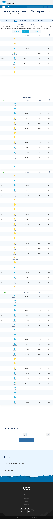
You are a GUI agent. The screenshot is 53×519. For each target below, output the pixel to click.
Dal (16, 31)
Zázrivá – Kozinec (38, 17)
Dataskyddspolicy (26, 498)
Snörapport (10, 7)
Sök (27, 440)
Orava (8, 17)
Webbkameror (22, 20)
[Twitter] (25, 508)
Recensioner (41, 20)
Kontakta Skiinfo (26, 493)
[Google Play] (23, 511)
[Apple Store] (30, 511)
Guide (3, 20)
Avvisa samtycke (26, 504)
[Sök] (42, 7)
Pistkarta (48, 20)
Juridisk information (26, 497)
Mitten (25, 31)
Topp (35, 31)
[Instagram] (28, 508)
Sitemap (26, 501)
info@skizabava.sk (9, 470)
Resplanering (18, 7)
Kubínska (29, 17)
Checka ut (28, 432)
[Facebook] (32, 508)
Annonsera (26, 494)
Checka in (5, 432)
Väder (15, 20)
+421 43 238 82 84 (8, 467)
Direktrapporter (31, 20)
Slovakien (14, 17)
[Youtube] (21, 508)
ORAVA (3, 14)
